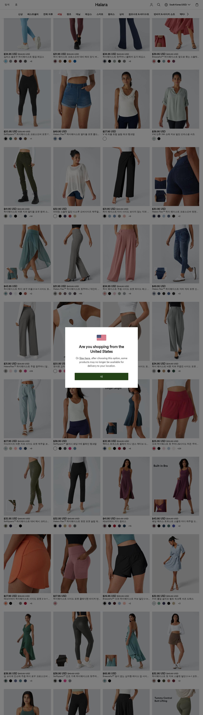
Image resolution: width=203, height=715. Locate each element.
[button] (101, 337)
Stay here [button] (84, 358)
